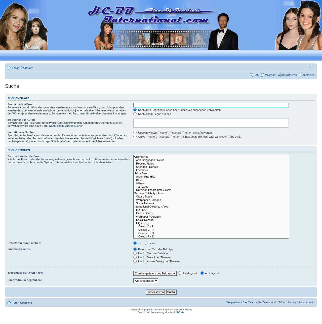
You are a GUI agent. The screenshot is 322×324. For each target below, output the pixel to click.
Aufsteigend (189, 273)
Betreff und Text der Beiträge (155, 249)
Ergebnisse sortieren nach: (25, 272)
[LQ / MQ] (211, 210)
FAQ (256, 74)
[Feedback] (211, 170)
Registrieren (289, 74)
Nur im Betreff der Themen (154, 257)
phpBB (148, 309)
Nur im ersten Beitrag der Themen (158, 261)
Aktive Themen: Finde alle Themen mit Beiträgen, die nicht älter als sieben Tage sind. (189, 136)
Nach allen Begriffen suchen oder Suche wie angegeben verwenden (179, 109)
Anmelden (308, 74)
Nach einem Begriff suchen (154, 113)
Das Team (249, 302)
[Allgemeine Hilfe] (211, 176)
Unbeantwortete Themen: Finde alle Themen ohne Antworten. (175, 132)
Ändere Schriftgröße (310, 67)
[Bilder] (211, 180)
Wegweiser (233, 302)
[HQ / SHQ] (211, 223)
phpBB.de (178, 312)
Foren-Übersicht (22, 67)
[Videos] (211, 183)
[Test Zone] (211, 186)
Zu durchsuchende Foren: (25, 156)
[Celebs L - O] (211, 233)
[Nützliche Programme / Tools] (211, 190)
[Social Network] (211, 203)
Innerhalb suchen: (20, 249)
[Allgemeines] (211, 156)
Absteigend (212, 273)
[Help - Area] (211, 173)
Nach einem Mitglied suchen (66, 125)
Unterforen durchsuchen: (24, 243)
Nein (152, 243)
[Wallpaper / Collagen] (211, 200)
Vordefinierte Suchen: (22, 132)
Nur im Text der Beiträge (152, 253)
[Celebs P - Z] (211, 236)
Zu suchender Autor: (21, 119)
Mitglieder (270, 74)
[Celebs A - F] (211, 226)
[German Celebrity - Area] (211, 193)
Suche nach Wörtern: (21, 104)
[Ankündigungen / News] (211, 160)
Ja (139, 243)
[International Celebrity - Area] (211, 206)
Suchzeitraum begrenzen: (25, 279)
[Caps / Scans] (211, 196)
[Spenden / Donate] (211, 167)
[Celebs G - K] (211, 229)
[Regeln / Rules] (211, 163)
